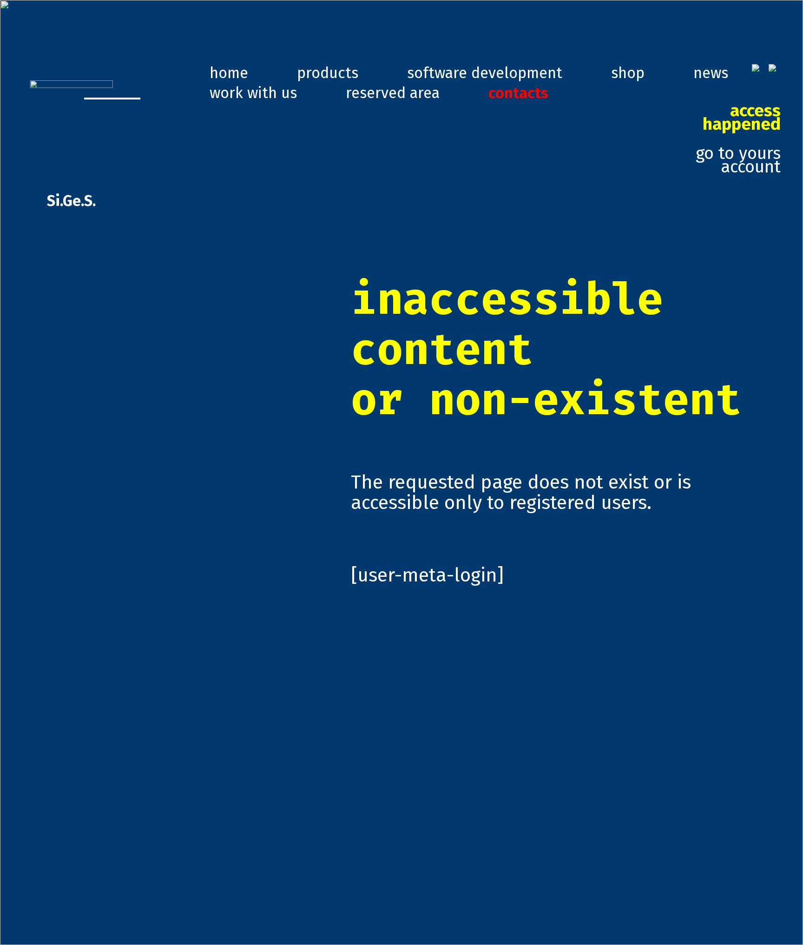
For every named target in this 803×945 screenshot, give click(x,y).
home (229, 73)
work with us (253, 93)
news (710, 73)
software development (484, 73)
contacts (518, 93)
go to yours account (738, 139)
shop (628, 73)
